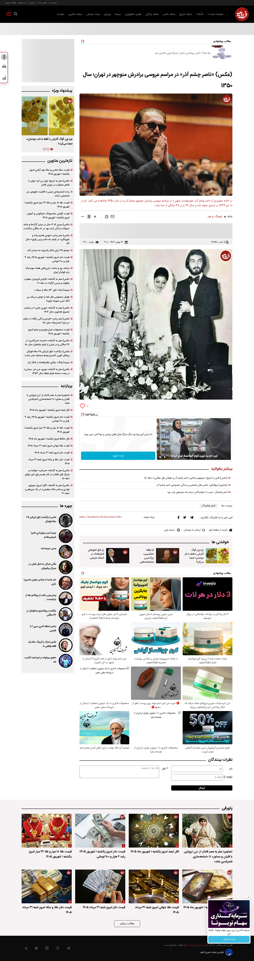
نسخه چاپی (169, 530)
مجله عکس (169, 14)
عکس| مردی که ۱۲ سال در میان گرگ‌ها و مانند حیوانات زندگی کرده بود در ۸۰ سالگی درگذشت (46, 227)
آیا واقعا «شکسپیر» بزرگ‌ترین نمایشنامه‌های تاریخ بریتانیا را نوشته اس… (48, 141)
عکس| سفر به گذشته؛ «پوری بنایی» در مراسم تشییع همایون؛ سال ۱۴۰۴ (47, 310)
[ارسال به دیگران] (112, 217)
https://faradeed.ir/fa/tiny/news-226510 (100, 517)
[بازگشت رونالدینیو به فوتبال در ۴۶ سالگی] (65, 614)
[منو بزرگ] (8, 14)
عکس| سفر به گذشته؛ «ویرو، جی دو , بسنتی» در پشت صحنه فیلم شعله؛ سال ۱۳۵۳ (46, 371)
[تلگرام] (191, 518)
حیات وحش (93, 14)
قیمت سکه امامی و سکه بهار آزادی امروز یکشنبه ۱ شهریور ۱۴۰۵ (49, 172)
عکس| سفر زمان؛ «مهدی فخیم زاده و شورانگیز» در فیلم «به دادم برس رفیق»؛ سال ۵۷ (47, 239)
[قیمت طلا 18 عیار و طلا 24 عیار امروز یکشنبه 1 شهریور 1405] (47, 831)
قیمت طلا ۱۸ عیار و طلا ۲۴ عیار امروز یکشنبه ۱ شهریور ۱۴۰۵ (46, 205)
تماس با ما (42, 2)
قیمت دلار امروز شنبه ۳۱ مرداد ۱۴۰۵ (52, 453)
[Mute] (165, 457)
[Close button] (248, 897)
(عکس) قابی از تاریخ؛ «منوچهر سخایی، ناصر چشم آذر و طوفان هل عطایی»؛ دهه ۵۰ (186, 478)
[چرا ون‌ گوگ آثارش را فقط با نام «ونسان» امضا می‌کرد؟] (217, 555)
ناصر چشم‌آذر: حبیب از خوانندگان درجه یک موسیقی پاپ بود (197, 492)
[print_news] (106, 217)
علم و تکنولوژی (133, 14)
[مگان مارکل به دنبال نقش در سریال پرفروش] (65, 567)
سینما (118, 14)
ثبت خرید (118, 455)
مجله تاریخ (186, 14)
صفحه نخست (215, 14)
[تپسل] (82, 414)
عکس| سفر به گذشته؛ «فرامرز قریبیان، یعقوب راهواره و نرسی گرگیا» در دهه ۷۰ (46, 281)
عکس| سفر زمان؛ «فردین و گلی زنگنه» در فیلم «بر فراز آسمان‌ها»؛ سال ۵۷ (46, 321)
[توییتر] (184, 518)
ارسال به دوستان (192, 530)
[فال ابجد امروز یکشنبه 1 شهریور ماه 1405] (154, 831)
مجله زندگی (152, 14)
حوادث (60, 14)
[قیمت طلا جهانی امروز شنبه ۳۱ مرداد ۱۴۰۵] (154, 886)
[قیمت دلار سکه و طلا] (4, 58)
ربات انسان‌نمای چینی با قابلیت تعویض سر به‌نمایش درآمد (47, 194)
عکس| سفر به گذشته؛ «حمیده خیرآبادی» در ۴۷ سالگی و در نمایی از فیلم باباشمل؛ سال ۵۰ (47, 343)
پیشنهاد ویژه (62, 90)
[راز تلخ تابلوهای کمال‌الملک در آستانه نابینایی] (117, 555)
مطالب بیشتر (127, 923)
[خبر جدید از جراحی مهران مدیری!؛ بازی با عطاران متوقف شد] (65, 583)
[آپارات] (47, 949)
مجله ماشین (75, 14)
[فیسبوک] (178, 518)
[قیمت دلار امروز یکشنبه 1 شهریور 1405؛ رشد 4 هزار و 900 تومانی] (100, 831)
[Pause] (160, 457)
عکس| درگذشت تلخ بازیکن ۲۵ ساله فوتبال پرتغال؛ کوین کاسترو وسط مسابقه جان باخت (46, 354)
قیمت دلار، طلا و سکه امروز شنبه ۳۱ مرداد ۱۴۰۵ (48, 462)
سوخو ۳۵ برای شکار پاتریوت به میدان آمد (48, 250)
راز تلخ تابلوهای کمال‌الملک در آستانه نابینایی (96, 554)
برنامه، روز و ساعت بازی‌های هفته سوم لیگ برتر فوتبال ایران (47, 270)
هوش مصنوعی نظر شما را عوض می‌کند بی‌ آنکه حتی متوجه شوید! (48, 299)
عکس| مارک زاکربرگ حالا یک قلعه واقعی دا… (42, 644)
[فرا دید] (242, 14)
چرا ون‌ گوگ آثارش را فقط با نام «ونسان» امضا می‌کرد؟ (194, 556)
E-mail (228, 777)
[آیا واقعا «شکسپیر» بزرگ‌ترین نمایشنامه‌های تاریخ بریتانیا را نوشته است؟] (167, 555)
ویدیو (107, 14)
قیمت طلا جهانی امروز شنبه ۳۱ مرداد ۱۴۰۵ (48, 446)
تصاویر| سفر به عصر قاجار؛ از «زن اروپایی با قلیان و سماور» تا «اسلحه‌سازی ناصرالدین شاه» (48, 399)
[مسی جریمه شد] (65, 552)
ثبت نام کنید (229, 939)
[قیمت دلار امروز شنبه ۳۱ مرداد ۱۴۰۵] (100, 886)
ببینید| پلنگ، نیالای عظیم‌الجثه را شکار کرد (48, 362)
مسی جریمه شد (48, 548)
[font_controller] (95, 217)
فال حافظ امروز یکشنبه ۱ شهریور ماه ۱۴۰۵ (49, 439)
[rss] (26, 949)
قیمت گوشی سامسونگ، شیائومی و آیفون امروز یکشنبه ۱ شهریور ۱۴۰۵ (48, 216)
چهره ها (66, 506)
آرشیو (32, 2)
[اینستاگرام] (58, 949)
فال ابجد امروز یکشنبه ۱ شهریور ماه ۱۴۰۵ (49, 410)
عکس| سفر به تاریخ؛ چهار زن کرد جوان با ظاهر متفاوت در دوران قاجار (48, 183)
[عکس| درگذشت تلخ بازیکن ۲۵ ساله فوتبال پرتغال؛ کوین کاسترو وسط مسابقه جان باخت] (65, 520)
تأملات (199, 14)
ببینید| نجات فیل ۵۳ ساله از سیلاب (51, 290)
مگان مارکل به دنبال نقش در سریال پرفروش (42, 566)
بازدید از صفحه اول (218, 530)
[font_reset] (89, 217)
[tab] (51, 149)
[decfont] (82, 217)
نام (230, 768)
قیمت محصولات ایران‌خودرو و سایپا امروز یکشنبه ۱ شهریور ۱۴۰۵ (48, 332)
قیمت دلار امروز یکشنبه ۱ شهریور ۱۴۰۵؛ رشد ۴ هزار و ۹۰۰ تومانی (47, 259)
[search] (15, 14)
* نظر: (165, 768)
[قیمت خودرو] (4, 67)
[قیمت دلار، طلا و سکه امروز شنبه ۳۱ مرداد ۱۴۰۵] (47, 886)
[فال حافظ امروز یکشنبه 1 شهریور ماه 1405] (207, 886)
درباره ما (53, 2)
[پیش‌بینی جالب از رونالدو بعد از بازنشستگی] (65, 598)
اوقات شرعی (10, 2)
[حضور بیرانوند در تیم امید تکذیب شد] (65, 661)
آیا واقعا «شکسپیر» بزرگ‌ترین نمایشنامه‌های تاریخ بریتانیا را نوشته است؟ (146, 560)
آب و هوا (23, 2)
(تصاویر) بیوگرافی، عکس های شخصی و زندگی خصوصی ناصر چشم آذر (192, 485)
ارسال (202, 788)
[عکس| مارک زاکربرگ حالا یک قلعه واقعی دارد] (65, 645)
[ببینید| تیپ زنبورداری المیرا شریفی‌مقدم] (65, 536)
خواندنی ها (220, 542)
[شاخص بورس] (4, 78)
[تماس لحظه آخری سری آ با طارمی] (65, 630)
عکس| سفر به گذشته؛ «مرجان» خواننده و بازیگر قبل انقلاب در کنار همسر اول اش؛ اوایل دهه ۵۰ (47, 474)
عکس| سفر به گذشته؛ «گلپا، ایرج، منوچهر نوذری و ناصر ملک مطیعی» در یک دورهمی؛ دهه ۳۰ (47, 489)
